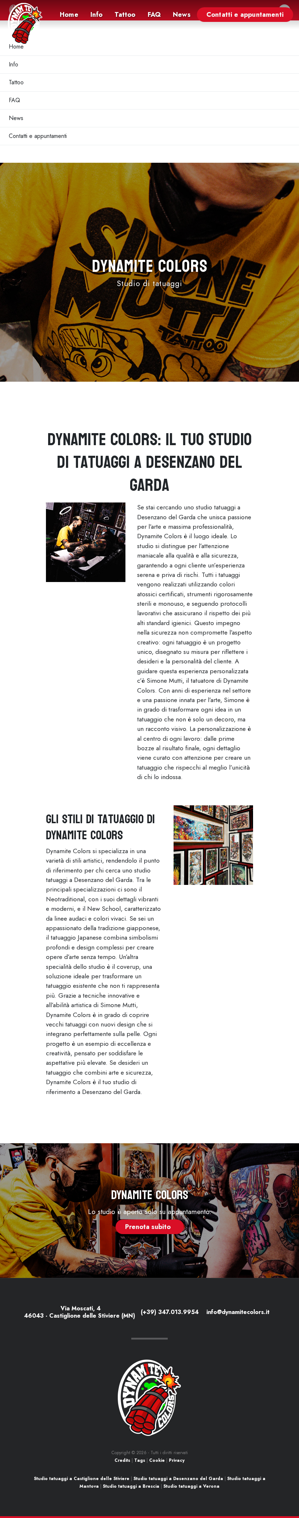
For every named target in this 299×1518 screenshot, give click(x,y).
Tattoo (16, 82)
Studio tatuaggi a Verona (191, 1486)
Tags (139, 1460)
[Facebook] (272, 1313)
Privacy (177, 1460)
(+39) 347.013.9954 (169, 1312)
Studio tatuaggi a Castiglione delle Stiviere (81, 1478)
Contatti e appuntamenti (38, 136)
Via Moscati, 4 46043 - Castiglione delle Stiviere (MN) (79, 1312)
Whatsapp (277, 1481)
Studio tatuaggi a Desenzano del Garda (178, 1478)
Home (16, 46)
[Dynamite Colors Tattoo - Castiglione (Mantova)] (25, 24)
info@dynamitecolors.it (237, 1312)
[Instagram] (274, 1313)
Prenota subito (149, 1227)
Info (13, 64)
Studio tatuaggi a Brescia (131, 1486)
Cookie (157, 1460)
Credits (122, 1460)
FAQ (14, 100)
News (16, 118)
